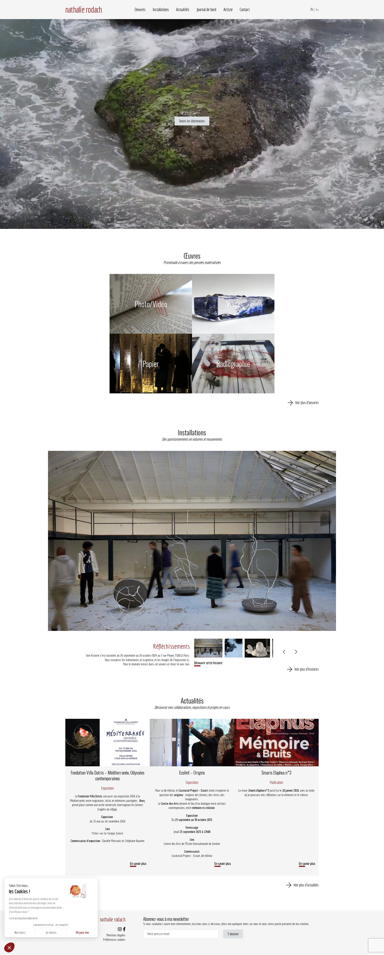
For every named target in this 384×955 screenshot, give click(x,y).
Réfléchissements (171, 646)
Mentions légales (115, 935)
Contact (245, 9)
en (317, 10)
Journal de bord (206, 9)
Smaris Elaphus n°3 (276, 772)
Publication (276, 782)
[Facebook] (124, 929)
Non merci (19, 932)
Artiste (228, 9)
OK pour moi (82, 932)
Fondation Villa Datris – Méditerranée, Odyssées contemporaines (107, 775)
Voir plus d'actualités (306, 885)
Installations (161, 9)
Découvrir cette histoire (208, 663)
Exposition (107, 788)
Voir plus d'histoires (306, 669)
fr (312, 9)
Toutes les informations (192, 121)
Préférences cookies (114, 939)
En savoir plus (138, 864)
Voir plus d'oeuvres (307, 402)
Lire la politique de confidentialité (23, 918)
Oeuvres (140, 9)
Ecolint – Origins (192, 772)
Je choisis (51, 932)
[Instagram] (120, 929)
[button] (9, 947)
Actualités (182, 9)
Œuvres (192, 256)
